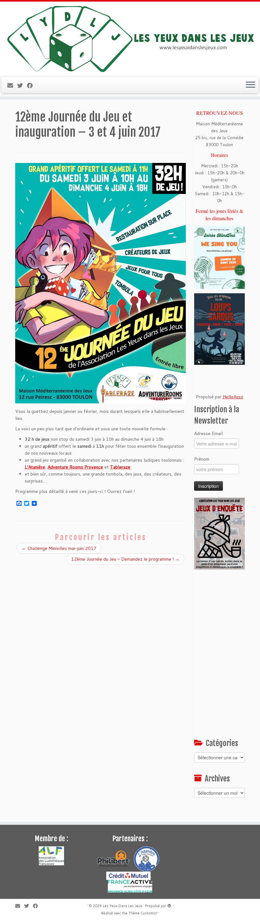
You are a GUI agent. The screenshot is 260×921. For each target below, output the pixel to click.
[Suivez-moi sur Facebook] (32, 85)
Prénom (201, 459)
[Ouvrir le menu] (250, 85)
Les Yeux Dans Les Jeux (122, 905)
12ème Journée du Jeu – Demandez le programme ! (125, 559)
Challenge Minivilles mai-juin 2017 (59, 548)
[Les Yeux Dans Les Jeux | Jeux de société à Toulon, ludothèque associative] (130, 38)
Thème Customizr (142, 913)
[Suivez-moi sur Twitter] (22, 85)
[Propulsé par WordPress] (169, 904)
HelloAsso (233, 397)
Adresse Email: (209, 433)
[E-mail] (12, 85)
